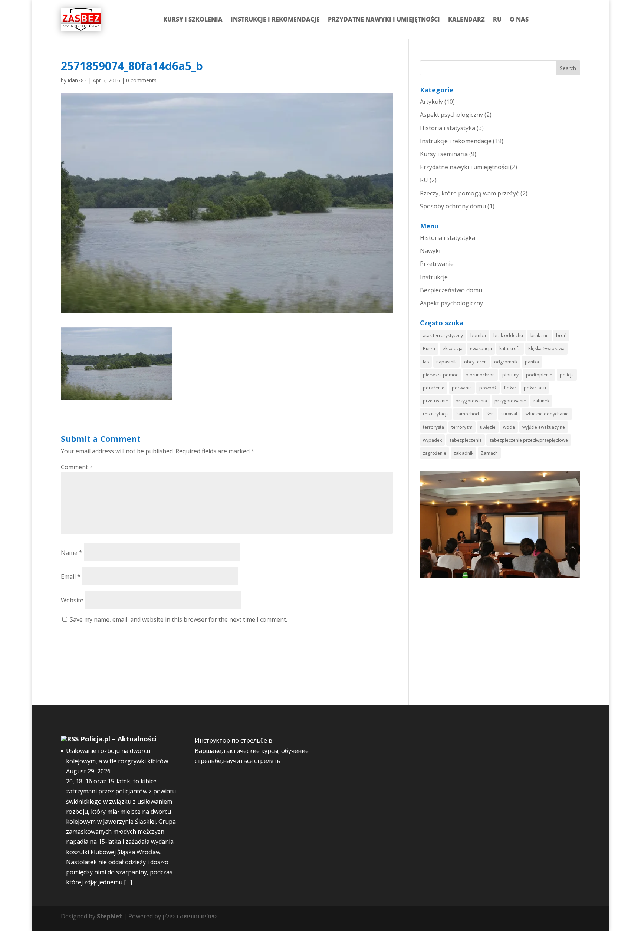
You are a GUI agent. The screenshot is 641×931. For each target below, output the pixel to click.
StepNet (109, 916)
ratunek (541, 401)
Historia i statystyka (447, 128)
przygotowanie (510, 401)
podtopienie (539, 375)
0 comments (141, 80)
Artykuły (431, 102)
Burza (429, 348)
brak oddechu (508, 335)
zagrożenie (434, 453)
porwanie (462, 388)
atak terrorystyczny (443, 335)
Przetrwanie (437, 264)
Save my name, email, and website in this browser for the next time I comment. (178, 619)
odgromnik (505, 362)
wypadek (432, 440)
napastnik (446, 362)
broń (561, 335)
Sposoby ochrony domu (453, 206)
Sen (490, 414)
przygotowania (471, 401)
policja (567, 375)
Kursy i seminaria (444, 154)
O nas (519, 19)
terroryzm (462, 427)
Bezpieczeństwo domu (451, 290)
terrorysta (433, 427)
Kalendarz (466, 19)
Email (70, 576)
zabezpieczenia (465, 440)
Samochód (467, 414)
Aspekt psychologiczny (451, 115)
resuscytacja (436, 414)
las (426, 362)
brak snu (539, 335)
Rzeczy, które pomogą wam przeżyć (469, 193)
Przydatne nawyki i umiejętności (384, 19)
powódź (488, 388)
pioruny (510, 375)
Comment (77, 467)
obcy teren (475, 362)
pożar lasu (535, 388)
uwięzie (488, 427)
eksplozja (453, 348)
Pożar (510, 388)
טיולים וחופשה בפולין (189, 916)
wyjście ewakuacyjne (543, 427)
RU (497, 19)
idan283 (77, 80)
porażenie (433, 388)
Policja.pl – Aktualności (118, 738)
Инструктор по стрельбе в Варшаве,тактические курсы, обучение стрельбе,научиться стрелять (252, 750)
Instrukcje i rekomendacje (275, 19)
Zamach (489, 453)
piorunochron (480, 375)
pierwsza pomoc (440, 375)
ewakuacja (481, 348)
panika (532, 362)
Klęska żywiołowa (546, 348)
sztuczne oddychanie (547, 414)
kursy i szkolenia (193, 19)
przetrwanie (435, 401)
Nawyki (430, 251)
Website (72, 600)
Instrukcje (434, 277)
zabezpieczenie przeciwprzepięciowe (528, 440)
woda (509, 427)
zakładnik (463, 453)
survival (509, 414)
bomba (478, 335)
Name (71, 553)
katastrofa (510, 348)
